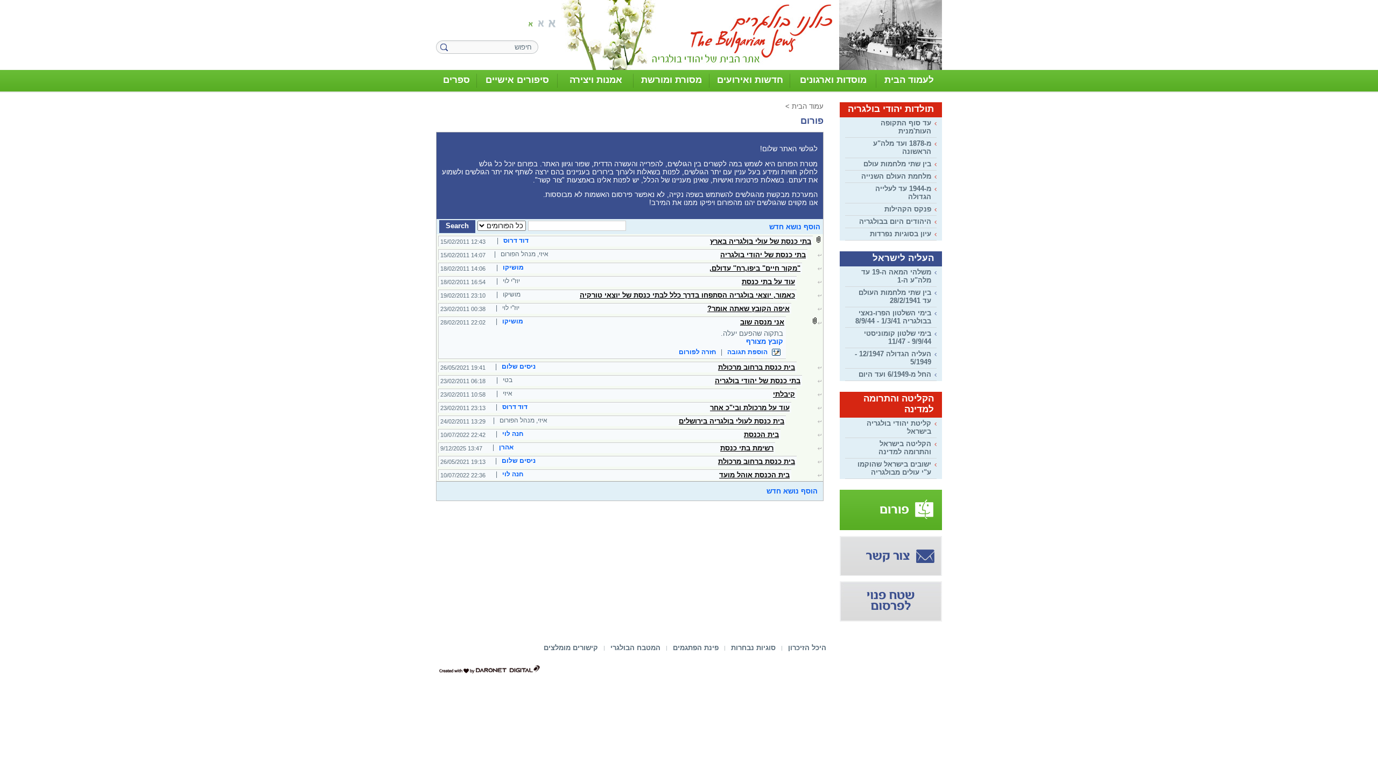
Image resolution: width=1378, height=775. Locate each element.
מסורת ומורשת (671, 80)
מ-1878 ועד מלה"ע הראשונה (902, 147)
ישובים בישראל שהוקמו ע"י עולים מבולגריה (894, 468)
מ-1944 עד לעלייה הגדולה (903, 193)
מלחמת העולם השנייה (896, 176)
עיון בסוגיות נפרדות (900, 234)
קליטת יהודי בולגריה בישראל (899, 427)
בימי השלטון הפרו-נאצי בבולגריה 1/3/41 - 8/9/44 (893, 317)
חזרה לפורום (697, 352)
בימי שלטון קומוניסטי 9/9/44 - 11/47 (897, 337)
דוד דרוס (516, 240)
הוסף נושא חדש (794, 227)
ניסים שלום (519, 366)
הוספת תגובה (748, 352)
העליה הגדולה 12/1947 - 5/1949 (893, 358)
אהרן (506, 447)
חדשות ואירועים (750, 80)
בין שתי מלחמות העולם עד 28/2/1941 (895, 296)
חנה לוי (512, 434)
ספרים (456, 80)
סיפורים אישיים (517, 80)
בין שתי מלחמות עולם (897, 164)
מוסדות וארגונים (833, 80)
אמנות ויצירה (596, 80)
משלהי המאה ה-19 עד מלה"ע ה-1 (896, 276)
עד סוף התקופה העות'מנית (906, 127)
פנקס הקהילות (907, 209)
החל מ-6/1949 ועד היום (895, 374)
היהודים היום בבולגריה (895, 221)
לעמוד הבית (909, 80)
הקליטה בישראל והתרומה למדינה (904, 448)
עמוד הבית (808, 106)
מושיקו (513, 267)
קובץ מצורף (764, 341)
